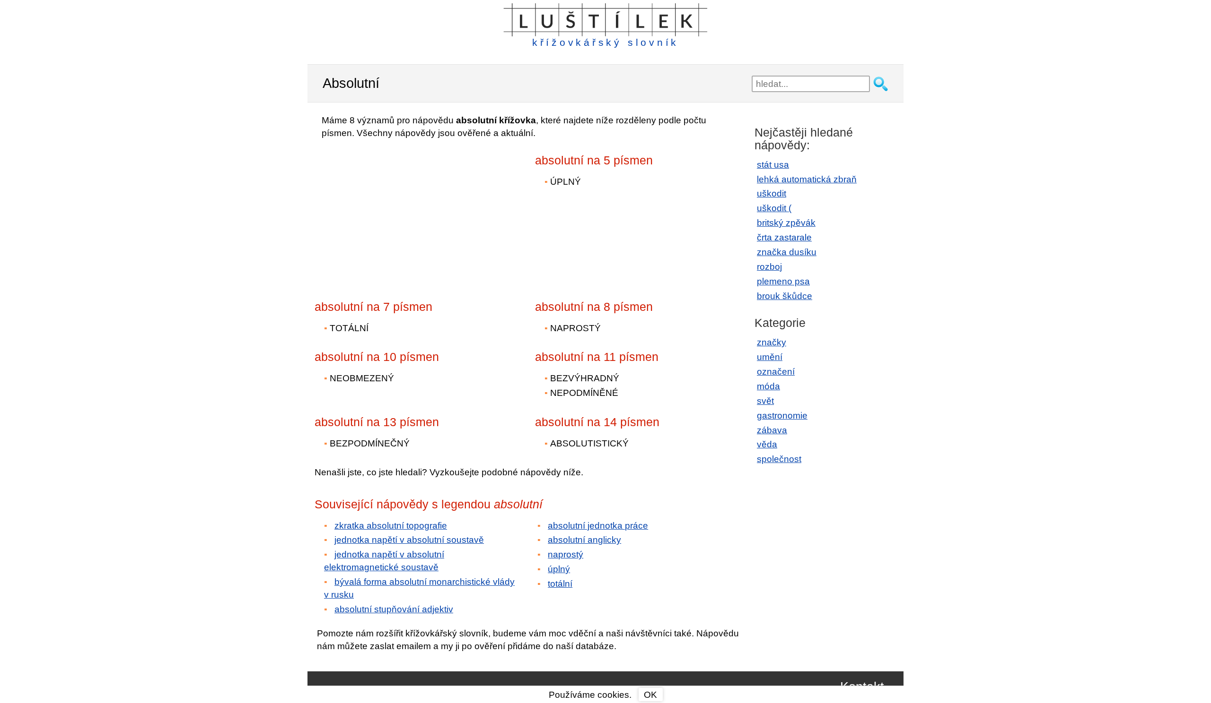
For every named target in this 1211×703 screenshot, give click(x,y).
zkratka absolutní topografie (390, 526)
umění (769, 357)
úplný (559, 569)
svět (765, 401)
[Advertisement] (397, 213)
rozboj (769, 267)
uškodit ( (774, 208)
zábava (772, 430)
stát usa (773, 165)
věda (767, 444)
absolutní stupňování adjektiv (393, 609)
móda (768, 386)
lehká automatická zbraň (807, 179)
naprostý (565, 554)
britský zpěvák (786, 223)
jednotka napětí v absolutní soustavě (409, 540)
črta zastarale (784, 237)
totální (560, 584)
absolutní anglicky (584, 540)
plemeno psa (783, 281)
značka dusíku (786, 252)
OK (650, 695)
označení (776, 372)
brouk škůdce (784, 296)
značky (771, 342)
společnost (779, 459)
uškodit (771, 193)
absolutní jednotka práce (598, 526)
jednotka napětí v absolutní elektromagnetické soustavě (384, 560)
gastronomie (782, 415)
